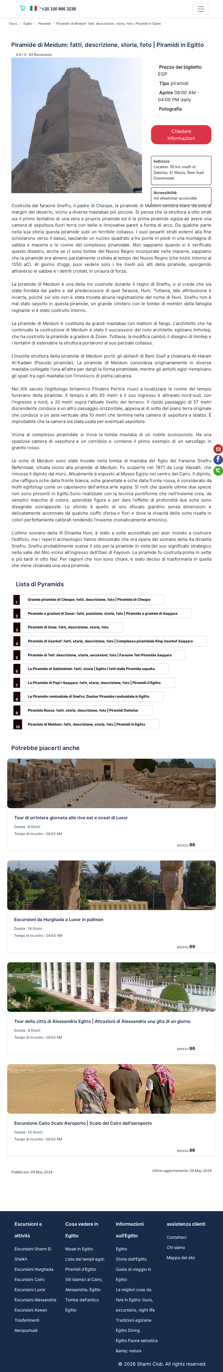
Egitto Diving (128, 1330)
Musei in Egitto (79, 1248)
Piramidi (44, 23)
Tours (13, 23)
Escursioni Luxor (30, 1289)
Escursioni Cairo (29, 1279)
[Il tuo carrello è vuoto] (23, 9)
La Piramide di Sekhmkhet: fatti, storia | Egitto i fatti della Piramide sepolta (91, 669)
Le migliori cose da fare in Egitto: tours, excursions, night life (135, 1299)
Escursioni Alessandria (35, 1299)
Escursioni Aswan (31, 1309)
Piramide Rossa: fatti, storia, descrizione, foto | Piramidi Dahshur (83, 710)
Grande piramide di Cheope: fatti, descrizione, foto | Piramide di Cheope (89, 599)
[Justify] (201, 9)
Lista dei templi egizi (84, 1259)
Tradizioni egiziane (133, 1320)
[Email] (218, 449)
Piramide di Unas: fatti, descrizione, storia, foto (68, 627)
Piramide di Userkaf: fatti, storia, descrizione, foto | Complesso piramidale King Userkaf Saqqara (110, 641)
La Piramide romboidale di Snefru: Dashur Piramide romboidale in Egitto (88, 696)
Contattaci (176, 1237)
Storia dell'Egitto (131, 1259)
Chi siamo (176, 1247)
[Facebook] (218, 460)
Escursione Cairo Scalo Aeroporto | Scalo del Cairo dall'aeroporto (83, 1123)
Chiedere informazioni (181, 134)
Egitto (28, 23)
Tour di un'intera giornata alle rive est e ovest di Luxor (71, 817)
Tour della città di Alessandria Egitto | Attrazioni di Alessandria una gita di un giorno (102, 1021)
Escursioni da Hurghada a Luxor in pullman (58, 919)
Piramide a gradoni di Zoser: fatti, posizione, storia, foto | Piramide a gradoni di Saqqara (102, 613)
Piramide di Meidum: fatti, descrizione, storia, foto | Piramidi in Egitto (86, 724)
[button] (36, 8)
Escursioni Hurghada (34, 1269)
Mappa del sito (181, 1257)
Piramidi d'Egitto (80, 1269)
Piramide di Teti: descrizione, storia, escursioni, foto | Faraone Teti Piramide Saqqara (100, 655)
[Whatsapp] (218, 471)
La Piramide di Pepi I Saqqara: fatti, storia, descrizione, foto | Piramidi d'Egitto (94, 682)
